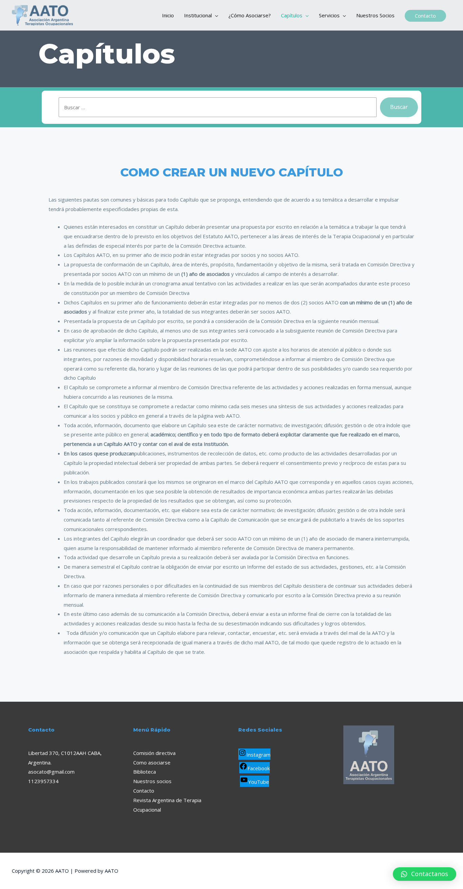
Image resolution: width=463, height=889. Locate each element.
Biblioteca (144, 771)
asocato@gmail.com (51, 771)
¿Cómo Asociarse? (249, 15)
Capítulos (291, 15)
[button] (424, 874)
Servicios (329, 15)
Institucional (198, 15)
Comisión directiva (154, 753)
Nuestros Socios (375, 15)
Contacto (143, 790)
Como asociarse (151, 762)
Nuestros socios (152, 781)
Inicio (168, 15)
